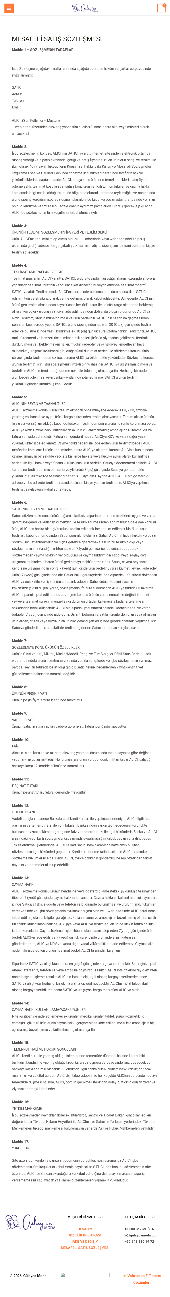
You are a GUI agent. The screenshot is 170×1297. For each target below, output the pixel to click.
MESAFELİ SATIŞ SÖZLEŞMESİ (85, 1248)
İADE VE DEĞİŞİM (85, 1242)
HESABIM (85, 1229)
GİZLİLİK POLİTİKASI (85, 1235)
